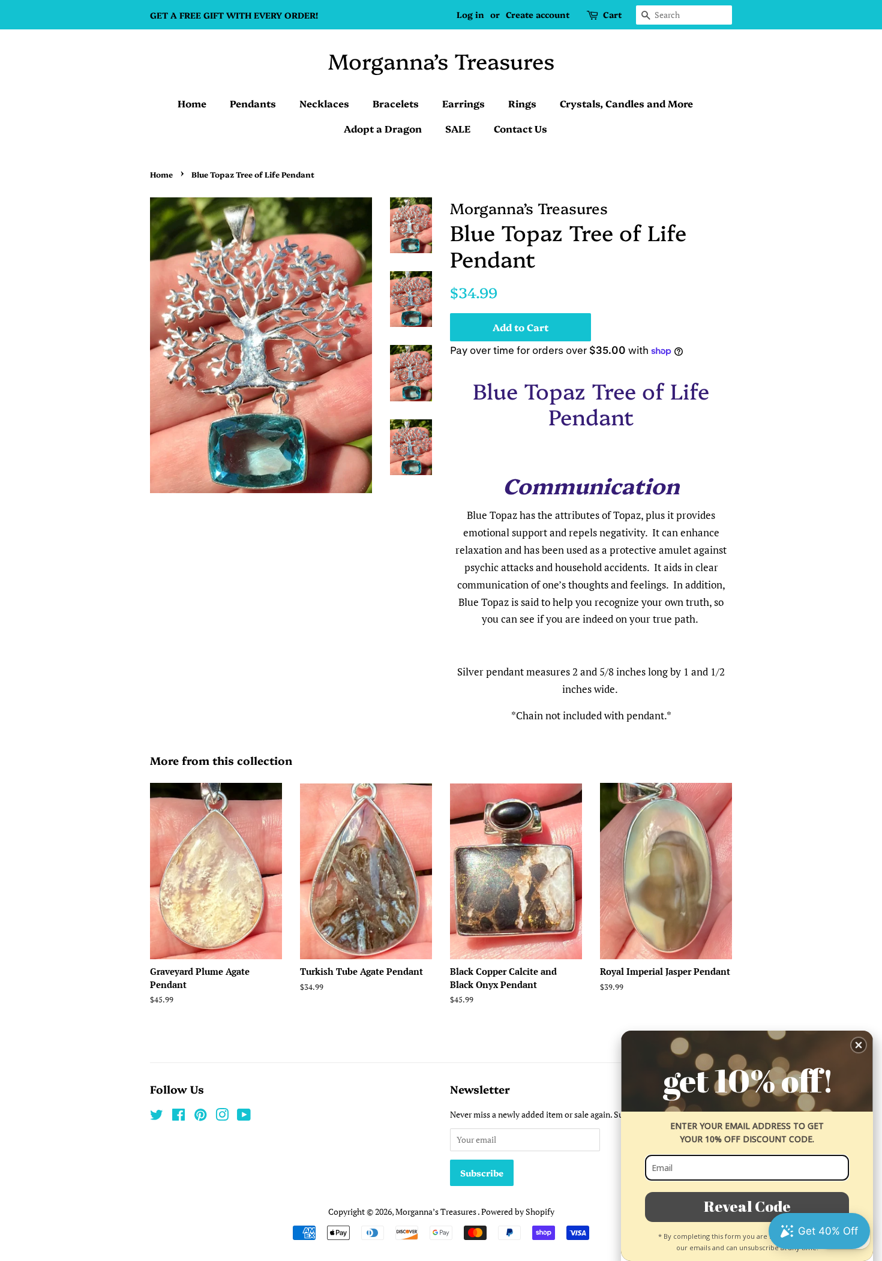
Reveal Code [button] (747, 1206)
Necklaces (324, 103)
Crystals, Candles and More (626, 103)
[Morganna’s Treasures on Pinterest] (200, 1116)
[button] (858, 1045)
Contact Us (520, 128)
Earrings (463, 103)
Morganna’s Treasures (441, 60)
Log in (470, 14)
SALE (457, 128)
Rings (522, 103)
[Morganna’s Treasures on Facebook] (178, 1116)
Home (192, 103)
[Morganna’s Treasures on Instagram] (222, 1116)
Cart (612, 14)
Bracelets (396, 103)
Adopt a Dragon (383, 128)
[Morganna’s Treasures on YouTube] (244, 1116)
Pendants (253, 103)
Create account (537, 14)
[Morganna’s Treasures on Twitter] (156, 1116)
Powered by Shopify (517, 1211)
